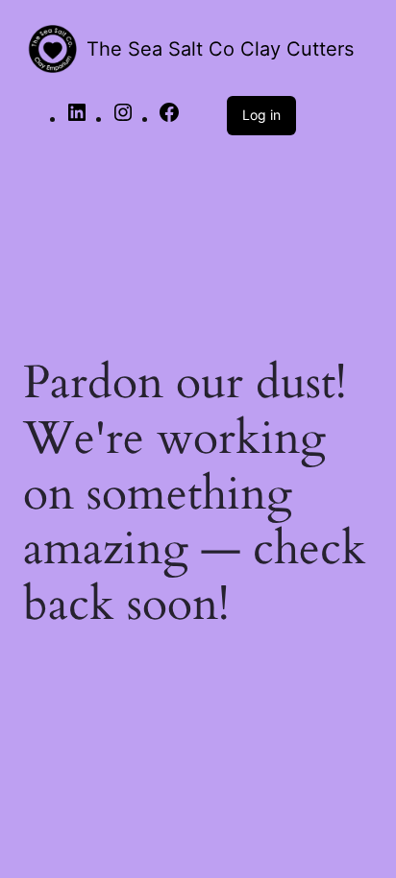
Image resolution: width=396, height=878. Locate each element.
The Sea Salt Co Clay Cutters (220, 48)
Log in (261, 115)
